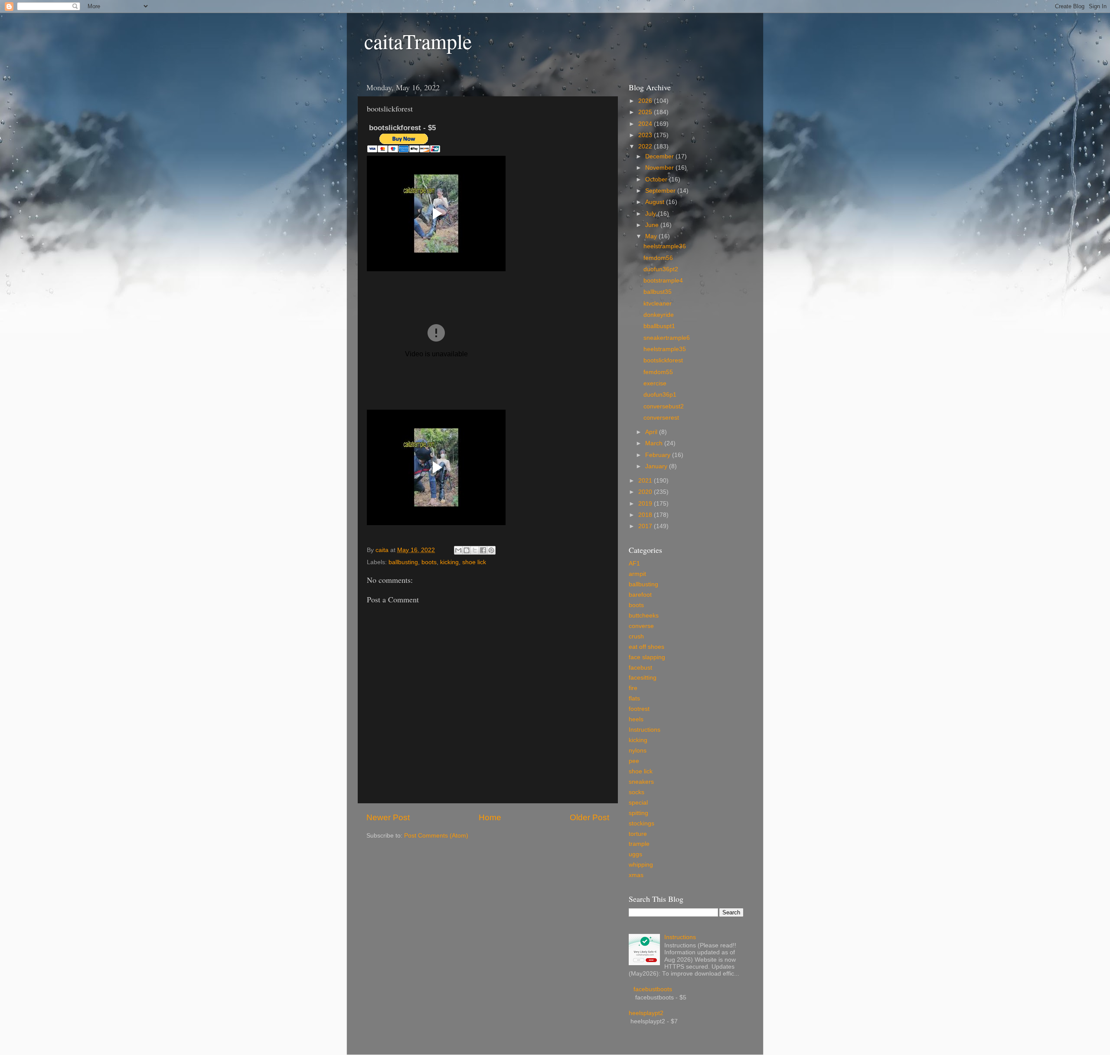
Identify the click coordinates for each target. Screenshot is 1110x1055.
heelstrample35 (664, 349)
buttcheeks (644, 615)
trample (639, 844)
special (638, 802)
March (654, 443)
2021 (646, 480)
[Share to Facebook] (483, 550)
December (660, 156)
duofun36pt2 (660, 269)
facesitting (642, 677)
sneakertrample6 (666, 338)
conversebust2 (663, 406)
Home (490, 817)
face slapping (647, 657)
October (657, 179)
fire (633, 688)
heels (636, 719)
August (655, 202)
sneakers (641, 782)
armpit (637, 574)
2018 (646, 515)
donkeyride (658, 315)
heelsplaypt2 (646, 1013)
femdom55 (658, 372)
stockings (641, 823)
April (652, 432)
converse (641, 626)
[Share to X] (474, 550)
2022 (646, 146)
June (652, 225)
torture (638, 834)
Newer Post (388, 817)
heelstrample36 (664, 246)
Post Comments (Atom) (436, 835)
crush (636, 636)
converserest (661, 417)
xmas (636, 875)
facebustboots (652, 989)
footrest (639, 709)
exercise (654, 383)
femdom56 (658, 258)
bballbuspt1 (659, 326)
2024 (646, 124)
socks (636, 792)
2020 (646, 492)
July (651, 213)
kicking (449, 562)
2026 (646, 101)
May (652, 236)
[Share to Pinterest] (491, 550)
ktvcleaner (657, 303)
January (657, 466)
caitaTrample (418, 41)
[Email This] (458, 550)
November (660, 167)
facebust (640, 667)
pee (634, 761)
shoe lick (474, 562)
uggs (635, 854)
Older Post (589, 817)
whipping (641, 864)
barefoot (640, 595)
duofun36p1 (659, 394)
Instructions (644, 729)
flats (634, 698)
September (661, 190)
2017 (646, 526)
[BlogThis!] (466, 550)
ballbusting (403, 562)
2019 (646, 503)
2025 (646, 112)
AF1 (634, 563)
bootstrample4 (663, 280)
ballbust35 (657, 292)
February (658, 455)
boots (429, 562)
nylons (637, 750)
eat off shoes (646, 647)
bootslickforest (663, 360)
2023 (646, 135)
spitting (638, 813)
